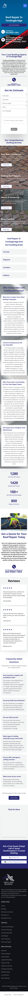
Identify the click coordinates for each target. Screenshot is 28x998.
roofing (19, 313)
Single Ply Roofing (6, 960)
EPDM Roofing (5, 972)
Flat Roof (3, 950)
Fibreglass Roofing (6, 969)
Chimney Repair (5, 954)
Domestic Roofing (6, 930)
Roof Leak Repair (6, 942)
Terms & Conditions (18, 994)
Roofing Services (6, 918)
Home (3, 906)
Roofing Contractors (7, 912)
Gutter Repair (5, 957)
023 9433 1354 (15, 857)
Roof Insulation (5, 939)
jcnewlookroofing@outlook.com (15, 862)
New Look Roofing (9, 60)
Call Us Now (14, 798)
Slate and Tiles (5, 963)
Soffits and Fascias (6, 966)
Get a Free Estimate (14, 25)
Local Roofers (5, 975)
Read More (6, 165)
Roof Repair (4, 936)
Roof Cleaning (5, 978)
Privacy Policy (7, 994)
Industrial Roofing (6, 933)
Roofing (3, 909)
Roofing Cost (5, 915)
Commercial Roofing (7, 927)
